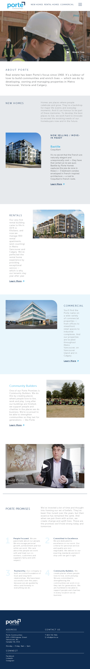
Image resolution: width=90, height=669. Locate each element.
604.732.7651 (52, 635)
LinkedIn (9, 658)
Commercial (67, 4)
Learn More (56, 184)
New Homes (37, 4)
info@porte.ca (52, 637)
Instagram (10, 661)
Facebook (10, 656)
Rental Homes (51, 4)
